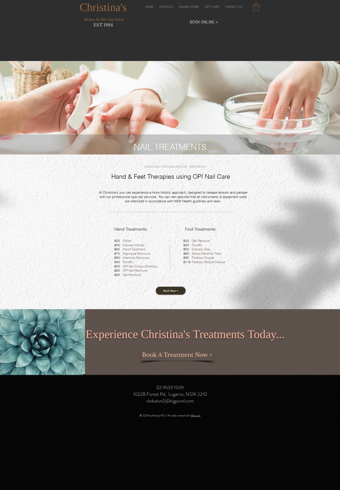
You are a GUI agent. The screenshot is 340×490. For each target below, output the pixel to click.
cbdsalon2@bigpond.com (170, 401)
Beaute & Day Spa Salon (104, 19)
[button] (166, 7)
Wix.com (195, 415)
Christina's (103, 7)
